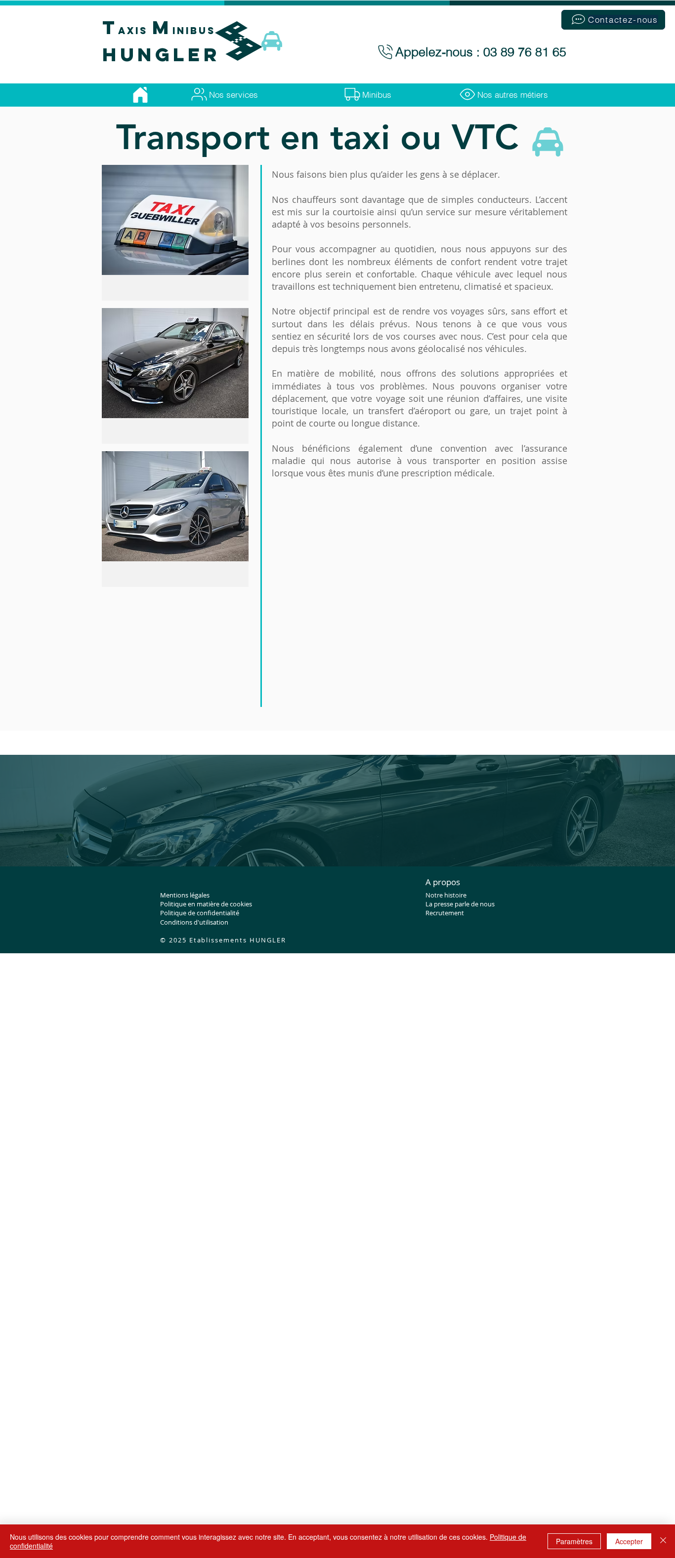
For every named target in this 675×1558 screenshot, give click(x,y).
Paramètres (574, 1541)
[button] (613, 20)
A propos (442, 882)
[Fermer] (663, 1541)
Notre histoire (445, 895)
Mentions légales (185, 895)
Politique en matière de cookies (206, 903)
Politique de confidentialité (199, 912)
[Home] (140, 95)
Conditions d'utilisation (194, 922)
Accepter (629, 1541)
